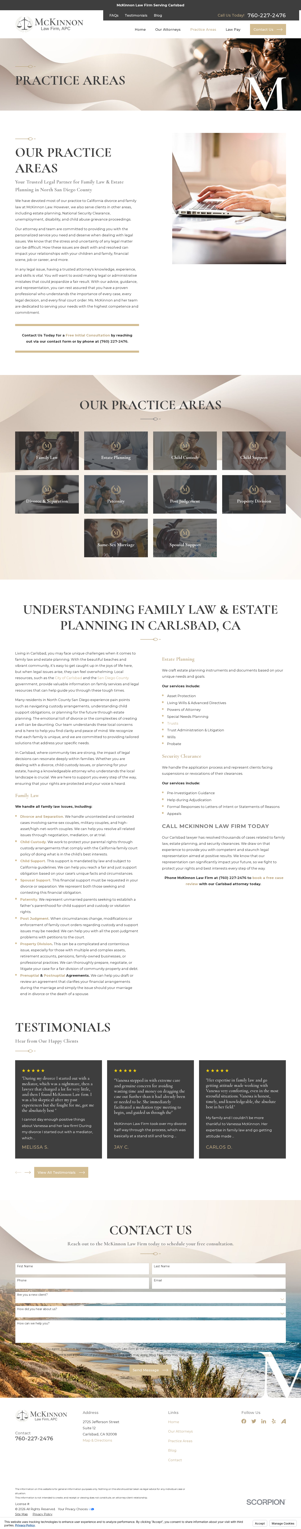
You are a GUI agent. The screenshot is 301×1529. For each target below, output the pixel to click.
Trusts (172, 723)
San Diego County (113, 678)
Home (173, 1422)
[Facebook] (243, 1421)
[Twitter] (253, 1421)
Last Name (162, 1266)
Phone (22, 1280)
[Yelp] (273, 1421)
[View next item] (28, 1172)
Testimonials (136, 15)
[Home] (49, 24)
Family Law (27, 795)
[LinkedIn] (263, 1421)
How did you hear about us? (37, 1309)
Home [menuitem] (140, 29)
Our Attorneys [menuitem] (168, 29)
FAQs (114, 15)
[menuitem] (21, 1514)
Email (158, 1280)
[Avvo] (283, 1421)
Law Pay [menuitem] (233, 29)
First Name (25, 1266)
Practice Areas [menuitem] (203, 29)
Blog (158, 15)
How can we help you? (33, 1323)
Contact (175, 1460)
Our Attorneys (180, 1431)
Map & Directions (97, 1440)
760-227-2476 (267, 15)
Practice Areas (180, 1441)
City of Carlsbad (68, 678)
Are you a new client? (32, 1295)
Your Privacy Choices (73, 1509)
